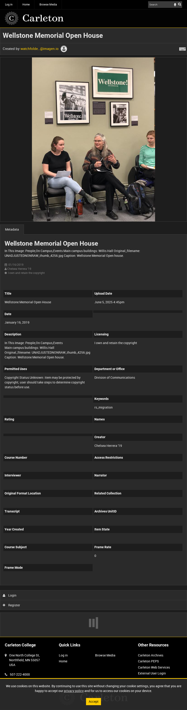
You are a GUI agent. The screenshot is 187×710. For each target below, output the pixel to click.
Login (12, 595)
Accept (94, 701)
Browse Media (48, 4)
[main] (93, 332)
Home (26, 4)
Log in (9, 4)
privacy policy (74, 691)
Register (14, 605)
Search (179, 4)
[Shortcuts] (182, 48)
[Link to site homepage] (34, 18)
